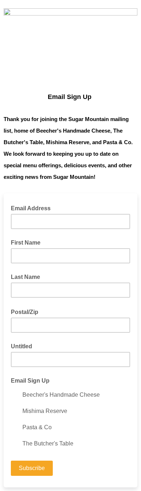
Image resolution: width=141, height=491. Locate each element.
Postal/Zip (27, 311)
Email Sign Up (30, 381)
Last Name (25, 277)
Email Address (33, 208)
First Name (25, 243)
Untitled (21, 346)
